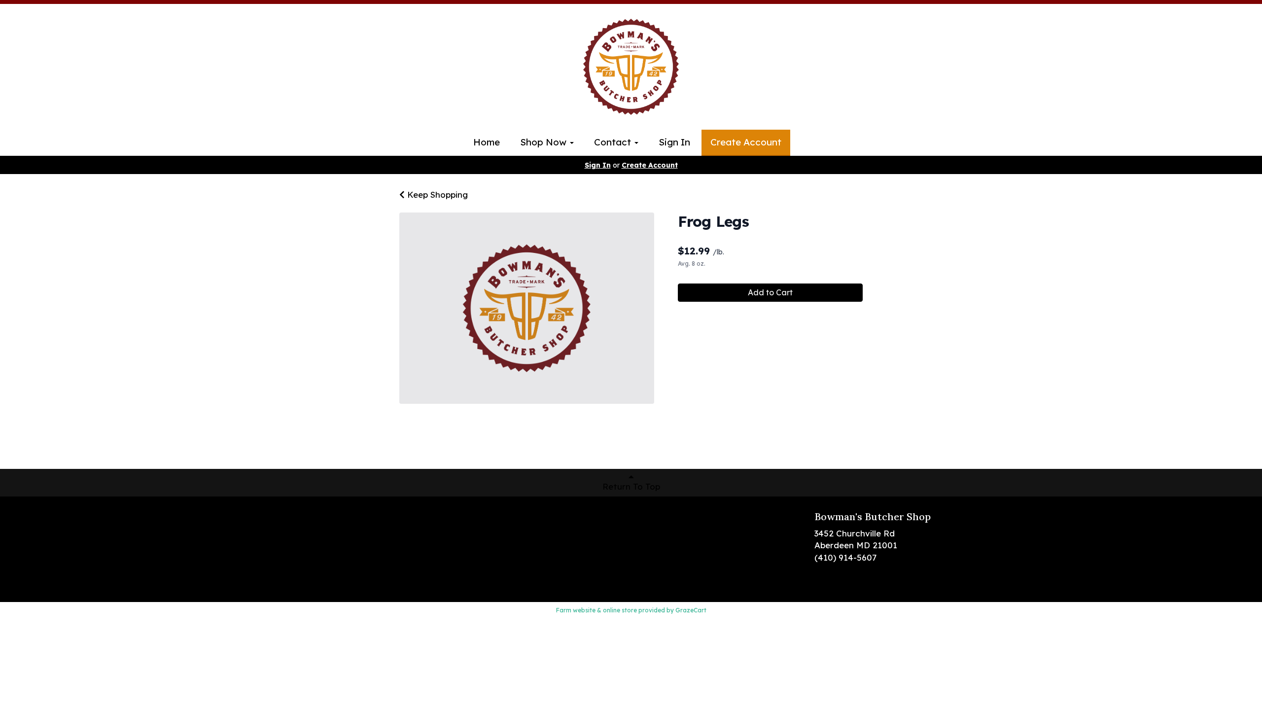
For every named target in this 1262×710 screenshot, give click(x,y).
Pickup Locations (344, 531)
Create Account (745, 142)
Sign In (674, 142)
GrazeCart (690, 610)
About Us (328, 546)
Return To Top (631, 486)
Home (486, 142)
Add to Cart (770, 292)
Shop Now (544, 142)
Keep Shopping (436, 194)
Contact (613, 142)
